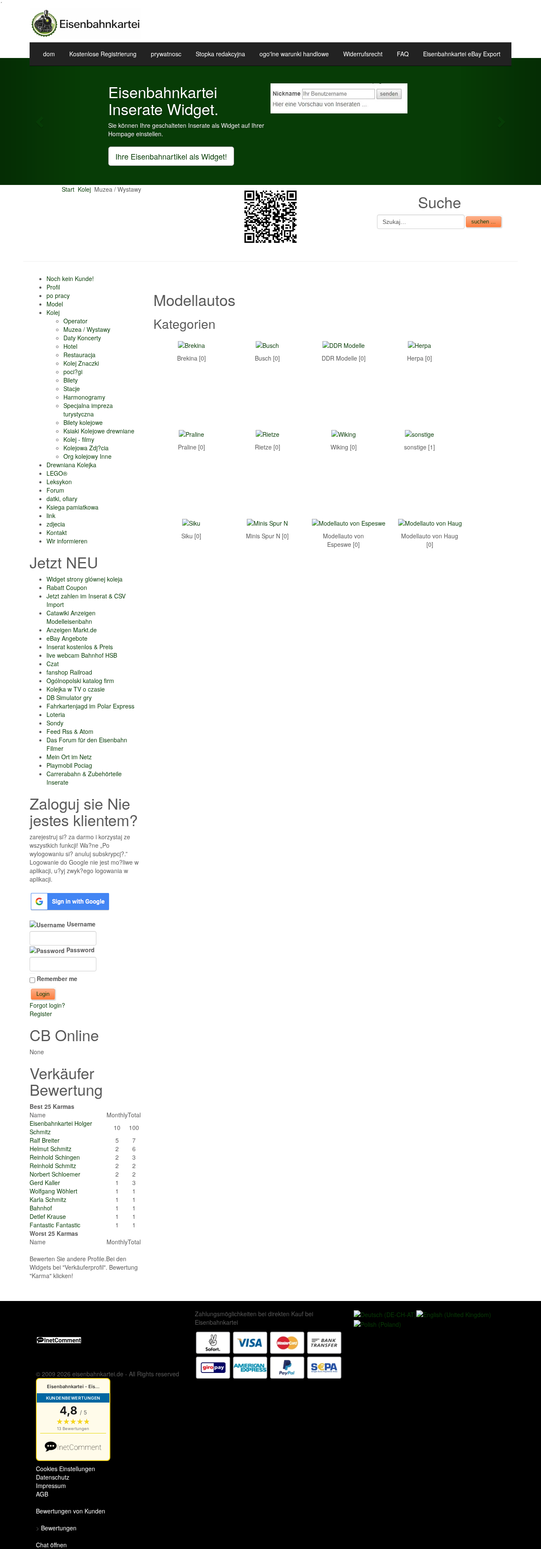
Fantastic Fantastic (55, 1225)
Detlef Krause (48, 1216)
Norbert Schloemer (55, 1174)
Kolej (84, 189)
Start (68, 189)
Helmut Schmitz (50, 1148)
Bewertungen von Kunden (70, 1511)
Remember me (57, 978)
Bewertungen (59, 1528)
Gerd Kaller (45, 1182)
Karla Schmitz (48, 1199)
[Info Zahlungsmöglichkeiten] (269, 1354)
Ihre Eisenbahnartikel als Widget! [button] (171, 156)
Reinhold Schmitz (53, 1165)
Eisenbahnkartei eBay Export (461, 54)
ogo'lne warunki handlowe (294, 54)
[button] (40, 121)
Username (80, 924)
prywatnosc (166, 54)
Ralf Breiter (45, 1140)
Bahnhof (41, 1208)
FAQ (403, 54)
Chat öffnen (51, 1545)
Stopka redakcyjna (220, 54)
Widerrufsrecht (363, 54)
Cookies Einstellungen (65, 1468)
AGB (42, 1494)
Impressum (51, 1485)
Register (41, 1013)
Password (80, 949)
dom (49, 54)
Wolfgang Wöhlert (53, 1191)
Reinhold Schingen (55, 1157)
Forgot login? (47, 1005)
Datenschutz (52, 1477)
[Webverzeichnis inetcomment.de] (59, 1339)
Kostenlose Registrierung (103, 54)
